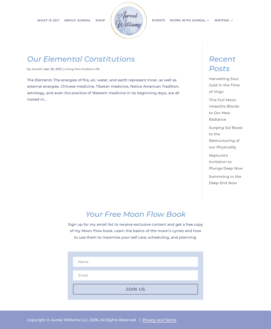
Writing (222, 20)
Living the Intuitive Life (82, 69)
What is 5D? (48, 20)
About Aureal (77, 20)
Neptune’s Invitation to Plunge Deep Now (226, 161)
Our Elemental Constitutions (81, 59)
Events (158, 20)
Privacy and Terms (159, 320)
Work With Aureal (188, 20)
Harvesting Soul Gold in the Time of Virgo (224, 85)
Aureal (36, 69)
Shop (100, 20)
